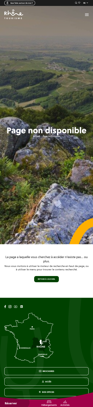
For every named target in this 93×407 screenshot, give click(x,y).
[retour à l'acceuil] (13, 15)
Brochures (48, 371)
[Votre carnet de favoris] (79, 3)
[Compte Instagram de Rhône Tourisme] (10, 307)
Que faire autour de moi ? (21, 3)
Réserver (11, 403)
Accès (48, 381)
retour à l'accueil (46, 279)
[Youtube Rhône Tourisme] (15, 307)
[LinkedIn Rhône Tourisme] (21, 307)
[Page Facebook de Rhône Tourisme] (5, 307)
